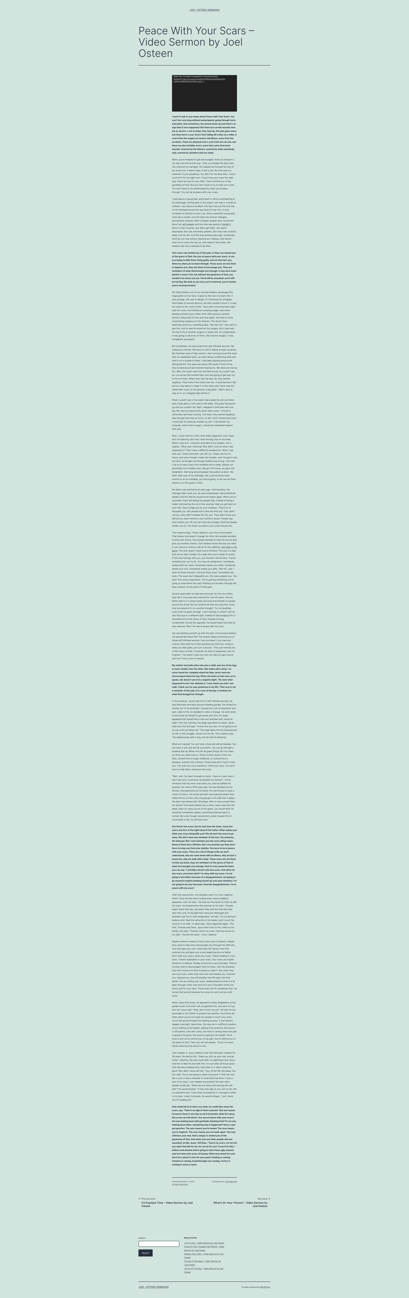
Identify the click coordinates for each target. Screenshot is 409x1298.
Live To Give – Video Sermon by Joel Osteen (204, 1243)
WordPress (265, 1287)
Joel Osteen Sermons (204, 10)
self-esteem (188, 224)
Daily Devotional (181, 1184)
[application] (204, 93)
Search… (142, 1238)
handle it (226, 224)
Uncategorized (231, 1181)
